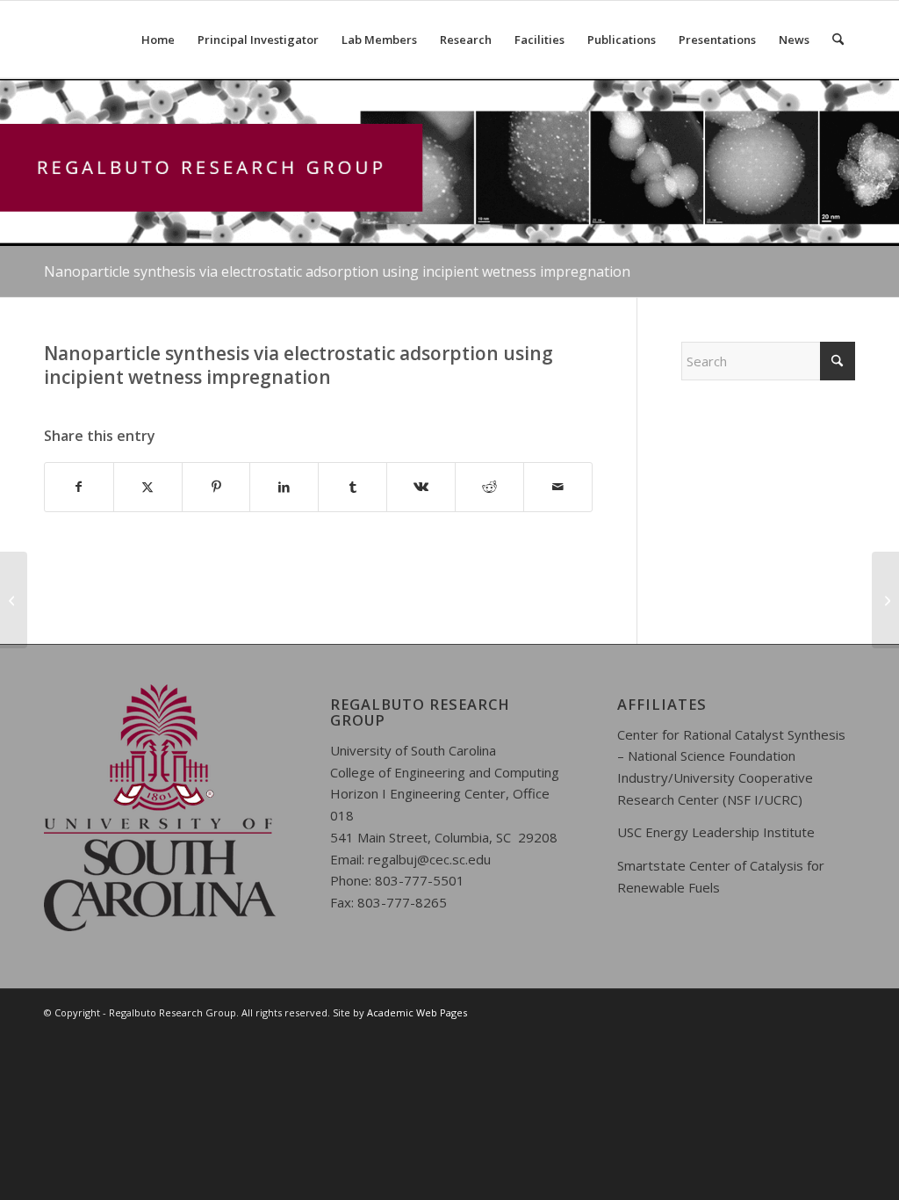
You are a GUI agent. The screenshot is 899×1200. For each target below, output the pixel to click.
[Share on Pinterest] (216, 487)
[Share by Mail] (558, 487)
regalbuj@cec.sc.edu (429, 859)
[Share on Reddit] (489, 487)
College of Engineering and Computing (444, 772)
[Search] (838, 39)
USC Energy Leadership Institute (716, 832)
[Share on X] (148, 487)
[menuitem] (158, 39)
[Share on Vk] (421, 487)
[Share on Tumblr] (352, 487)
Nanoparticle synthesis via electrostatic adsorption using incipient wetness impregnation (337, 271)
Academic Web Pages (417, 1012)
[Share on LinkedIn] (284, 487)
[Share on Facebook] (79, 487)
